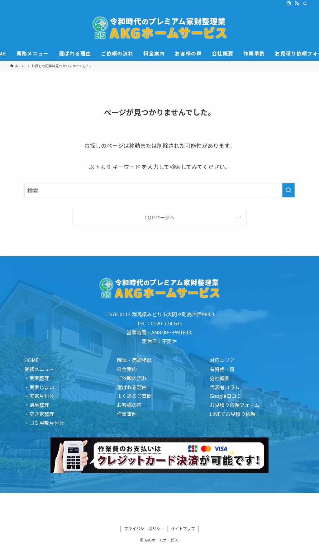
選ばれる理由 (132, 387)
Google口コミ (225, 395)
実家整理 (39, 378)
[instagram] (289, 3)
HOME (31, 360)
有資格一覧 (222, 369)
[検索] (305, 3)
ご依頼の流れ (132, 378)
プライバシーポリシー (144, 528)
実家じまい (41, 387)
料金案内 (127, 369)
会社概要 (220, 378)
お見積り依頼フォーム (234, 405)
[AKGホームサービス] (159, 27)
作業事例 (127, 414)
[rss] (297, 3)
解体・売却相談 (134, 360)
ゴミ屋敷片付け (46, 423)
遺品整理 (39, 405)
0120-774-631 (167, 323)
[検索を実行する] (288, 190)
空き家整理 (41, 414)
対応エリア (222, 360)
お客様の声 (129, 405)
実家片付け (41, 395)
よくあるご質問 (134, 395)
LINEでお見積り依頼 (232, 414)
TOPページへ (159, 217)
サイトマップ (183, 528)
